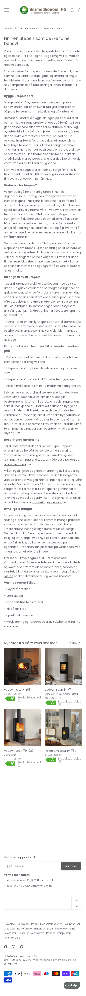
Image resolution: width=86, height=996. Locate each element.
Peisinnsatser (72, 924)
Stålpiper (39, 928)
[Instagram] (14, 947)
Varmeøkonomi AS (25, 956)
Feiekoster (10, 933)
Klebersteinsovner (51, 924)
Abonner (71, 866)
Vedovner (23, 924)
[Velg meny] (6, 10)
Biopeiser (9, 924)
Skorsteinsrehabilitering (61, 928)
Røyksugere (24, 928)
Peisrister (23, 933)
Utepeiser (9, 928)
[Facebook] (6, 947)
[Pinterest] (22, 947)
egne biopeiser (23, 261)
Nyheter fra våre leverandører (30, 642)
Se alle (73, 643)
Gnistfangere (12, 937)
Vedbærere (37, 933)
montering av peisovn (47, 502)
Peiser (34, 924)
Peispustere (64, 933)
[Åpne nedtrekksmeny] (76, 900)
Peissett (50, 933)
